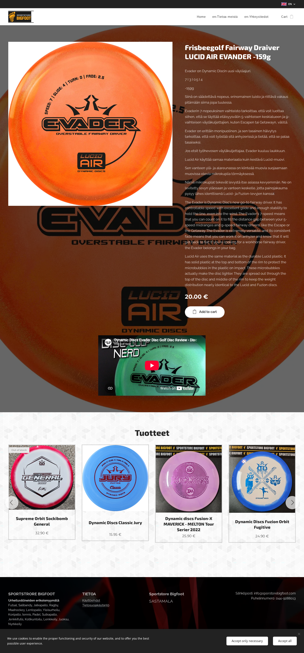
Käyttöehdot (91, 600)
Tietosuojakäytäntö (95, 605)
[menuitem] (202, 17)
